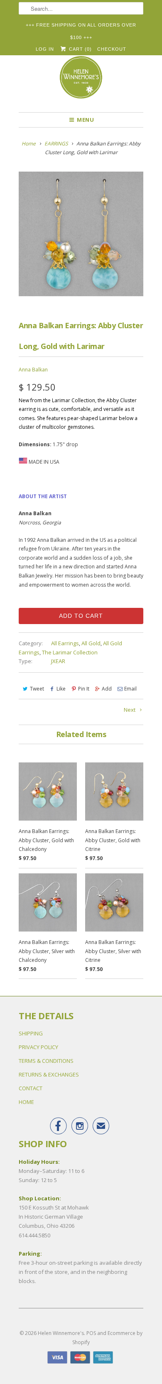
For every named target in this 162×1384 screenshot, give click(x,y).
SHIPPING (31, 1033)
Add (107, 688)
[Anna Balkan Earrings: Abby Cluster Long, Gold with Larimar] (81, 234)
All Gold (91, 643)
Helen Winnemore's (61, 1333)
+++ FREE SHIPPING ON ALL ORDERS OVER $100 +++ (81, 26)
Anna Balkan (33, 369)
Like (61, 688)
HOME (26, 1102)
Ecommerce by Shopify (107, 1338)
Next (130, 709)
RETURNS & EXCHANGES (49, 1074)
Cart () (79, 49)
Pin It (83, 688)
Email (130, 688)
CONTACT (30, 1088)
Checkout (111, 49)
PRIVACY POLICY (38, 1047)
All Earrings (65, 643)
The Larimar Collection (70, 652)
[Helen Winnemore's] (81, 81)
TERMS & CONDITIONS (46, 1060)
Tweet (37, 688)
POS (91, 1333)
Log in (45, 49)
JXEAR (58, 661)
